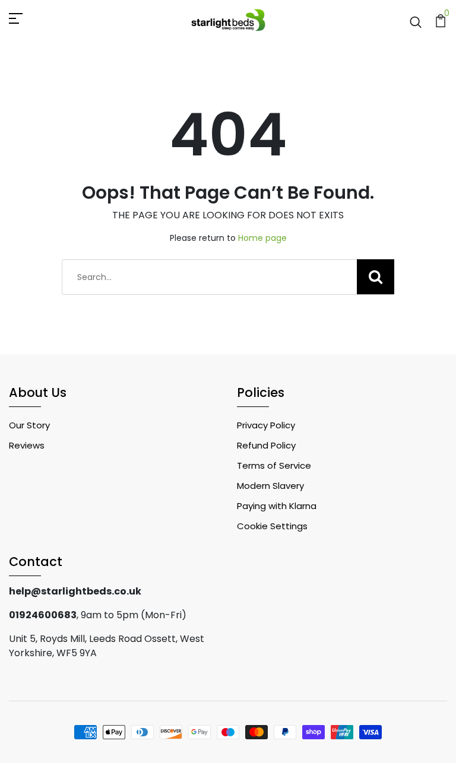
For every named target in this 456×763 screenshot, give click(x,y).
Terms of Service (274, 465)
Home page (262, 238)
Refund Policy (266, 445)
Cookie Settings (272, 526)
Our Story (29, 425)
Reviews (27, 445)
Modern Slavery (270, 485)
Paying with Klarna (276, 506)
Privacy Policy (266, 425)
